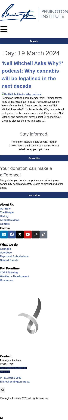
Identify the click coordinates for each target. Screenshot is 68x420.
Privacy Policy (8, 408)
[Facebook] (12, 234)
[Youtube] (28, 234)
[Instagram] (36, 234)
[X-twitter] (20, 234)
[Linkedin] (4, 234)
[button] (2, 390)
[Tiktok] (43, 234)
